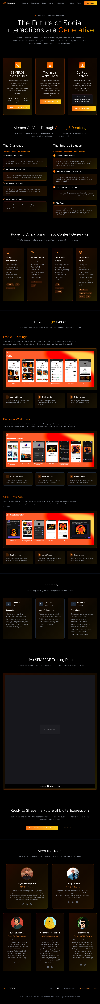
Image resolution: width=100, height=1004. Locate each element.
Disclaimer (71, 3)
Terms (79, 3)
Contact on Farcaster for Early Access (42, 828)
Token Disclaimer (84, 988)
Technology (35, 3)
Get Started (91, 3)
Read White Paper (49, 101)
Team (44, 3)
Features (25, 3)
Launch (51, 3)
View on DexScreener (82, 108)
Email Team (67, 828)
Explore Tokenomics (17, 107)
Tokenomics (60, 3)
